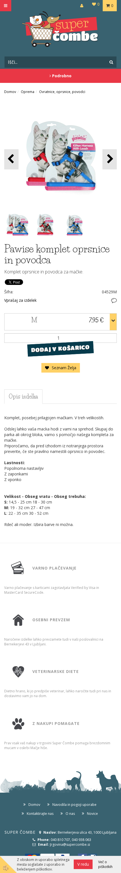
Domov (10, 91)
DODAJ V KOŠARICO (60, 348)
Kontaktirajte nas (40, 813)
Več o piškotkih (105, 864)
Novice (92, 813)
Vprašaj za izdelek (20, 300)
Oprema (27, 91)
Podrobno (61, 75)
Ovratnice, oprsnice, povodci (62, 91)
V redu (83, 864)
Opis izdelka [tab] (23, 396)
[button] (109, 159)
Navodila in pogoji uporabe (74, 804)
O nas (70, 813)
